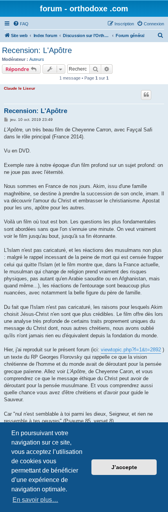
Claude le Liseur (19, 88)
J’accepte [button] (124, 467)
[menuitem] (21, 23)
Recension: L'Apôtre (37, 50)
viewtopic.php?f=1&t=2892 (131, 350)
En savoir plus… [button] (35, 499)
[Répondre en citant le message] (146, 94)
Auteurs (36, 59)
